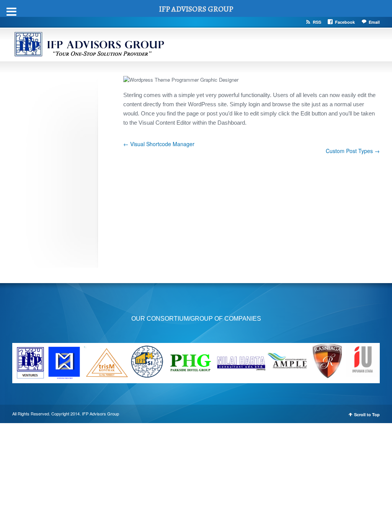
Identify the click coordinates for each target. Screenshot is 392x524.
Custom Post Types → (353, 151)
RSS (317, 22)
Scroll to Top (367, 414)
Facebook (345, 22)
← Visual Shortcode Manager (158, 144)
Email (374, 22)
